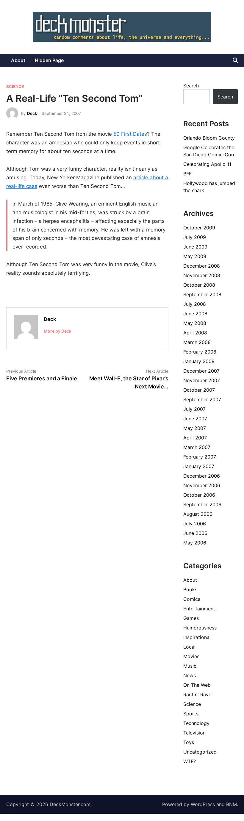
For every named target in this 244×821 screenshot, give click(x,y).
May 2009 (194, 256)
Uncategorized (200, 752)
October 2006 (199, 495)
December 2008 (201, 266)
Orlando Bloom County (209, 138)
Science (15, 86)
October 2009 (199, 228)
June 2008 (195, 314)
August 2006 (197, 514)
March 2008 (197, 342)
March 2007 (196, 447)
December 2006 (201, 476)
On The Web (197, 685)
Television (194, 733)
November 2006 (201, 485)
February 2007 (199, 457)
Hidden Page (49, 60)
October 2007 (199, 390)
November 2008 (201, 275)
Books (190, 589)
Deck (32, 113)
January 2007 (198, 466)
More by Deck (57, 331)
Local (189, 647)
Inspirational (197, 637)
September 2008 (202, 294)
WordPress (203, 804)
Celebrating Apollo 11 (207, 164)
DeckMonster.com (70, 804)
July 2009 (194, 237)
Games (191, 618)
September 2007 (202, 399)
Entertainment (199, 609)
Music (189, 666)
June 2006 (195, 533)
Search (191, 86)
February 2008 (199, 352)
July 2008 (194, 304)
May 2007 (194, 428)
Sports (190, 714)
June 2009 (195, 247)
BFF (187, 174)
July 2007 (194, 409)
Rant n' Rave (197, 694)
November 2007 (201, 380)
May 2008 (194, 323)
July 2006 (194, 524)
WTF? (189, 761)
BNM (231, 804)
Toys (188, 742)
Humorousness (200, 628)
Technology (196, 723)
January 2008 (199, 361)
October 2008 (199, 285)
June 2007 (195, 419)
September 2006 (202, 504)
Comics (191, 599)
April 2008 (195, 333)
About (18, 60)
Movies (191, 656)
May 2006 (194, 543)
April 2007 (195, 438)
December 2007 (201, 371)
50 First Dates (130, 134)
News (189, 675)
